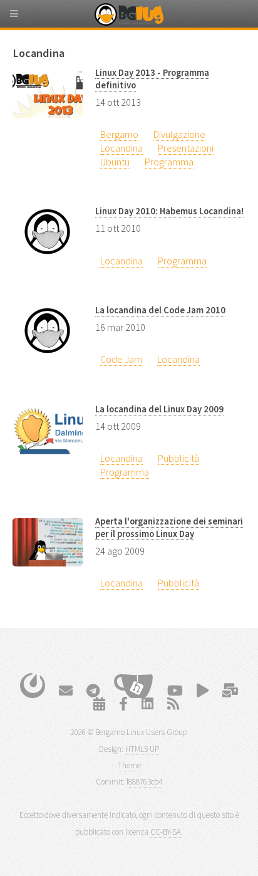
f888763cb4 (144, 781)
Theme (129, 765)
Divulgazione (179, 134)
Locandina (121, 148)
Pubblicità (178, 458)
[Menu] (25, 19)
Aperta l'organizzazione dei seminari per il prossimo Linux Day (169, 528)
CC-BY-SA (165, 831)
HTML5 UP (142, 749)
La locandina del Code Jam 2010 (160, 310)
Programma (169, 161)
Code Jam (121, 359)
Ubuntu (115, 161)
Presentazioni (186, 148)
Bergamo (119, 134)
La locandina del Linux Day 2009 (159, 409)
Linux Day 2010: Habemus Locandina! (169, 211)
